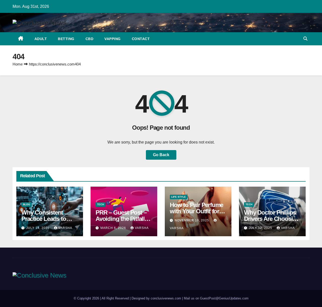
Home (18, 64)
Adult (40, 39)
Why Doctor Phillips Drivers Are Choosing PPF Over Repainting (272, 218)
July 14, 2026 (38, 228)
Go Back (161, 155)
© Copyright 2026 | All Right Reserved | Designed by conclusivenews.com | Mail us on (137, 298)
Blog (26, 204)
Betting (66, 39)
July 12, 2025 (261, 228)
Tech (100, 204)
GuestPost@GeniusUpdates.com (224, 298)
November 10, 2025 (192, 220)
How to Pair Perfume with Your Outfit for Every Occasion (196, 211)
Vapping (112, 39)
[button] (305, 39)
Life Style (178, 196)
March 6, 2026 (113, 228)
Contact (141, 39)
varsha (65, 228)
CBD (90, 39)
